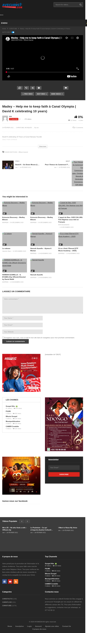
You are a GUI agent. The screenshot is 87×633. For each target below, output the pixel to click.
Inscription (19, 626)
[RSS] (16, 581)
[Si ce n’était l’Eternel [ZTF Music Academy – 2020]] (70, 239)
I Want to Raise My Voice (67, 528)
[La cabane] (14, 239)
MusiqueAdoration (13, 421)
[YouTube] (10, 581)
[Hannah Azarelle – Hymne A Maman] (42, 239)
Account (38, 626)
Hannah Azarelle (36, 275)
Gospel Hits (10, 406)
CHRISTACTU (7, 599)
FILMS (8, 411)
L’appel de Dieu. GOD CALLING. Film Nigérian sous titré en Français (70, 219)
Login (29, 626)
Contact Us (66, 626)
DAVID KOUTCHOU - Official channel (16, 152)
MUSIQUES (28, 127)
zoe (10, 116)
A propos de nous (39, 629)
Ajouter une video (52, 626)
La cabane (6, 248)
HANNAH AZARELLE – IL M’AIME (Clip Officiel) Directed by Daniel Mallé (14, 277)
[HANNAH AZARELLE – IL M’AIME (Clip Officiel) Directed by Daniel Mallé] (14, 265)
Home (4, 28)
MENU (5, 23)
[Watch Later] (38, 88)
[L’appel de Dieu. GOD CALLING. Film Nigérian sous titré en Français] (70, 208)
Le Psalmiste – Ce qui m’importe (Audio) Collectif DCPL (40, 529)
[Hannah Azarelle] (42, 265)
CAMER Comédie (12, 426)
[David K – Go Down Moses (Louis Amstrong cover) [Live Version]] (21, 167)
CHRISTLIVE (7, 602)
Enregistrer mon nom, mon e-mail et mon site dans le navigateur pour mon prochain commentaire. (39, 338)
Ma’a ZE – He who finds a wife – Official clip (14, 529)
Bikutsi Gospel (11, 416)
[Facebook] (4, 581)
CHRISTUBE (13, 28)
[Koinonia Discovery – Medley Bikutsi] (14, 208)
